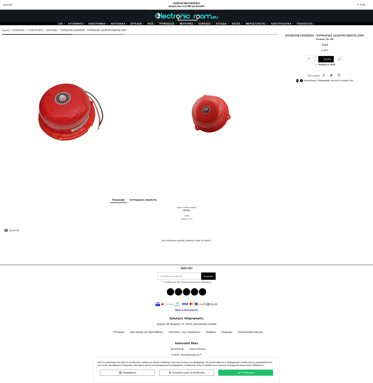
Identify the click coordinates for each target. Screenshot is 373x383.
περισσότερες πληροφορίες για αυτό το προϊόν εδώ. (325, 80)
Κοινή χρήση (324, 75)
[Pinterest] (202, 292)
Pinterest (339, 75)
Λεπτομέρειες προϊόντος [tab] (143, 200)
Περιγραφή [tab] (118, 200)
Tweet (331, 75)
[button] (31, 16)
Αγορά (327, 59)
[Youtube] (186, 292)
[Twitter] (178, 292)
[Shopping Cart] (342, 16)
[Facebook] (170, 292)
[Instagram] (194, 292)
